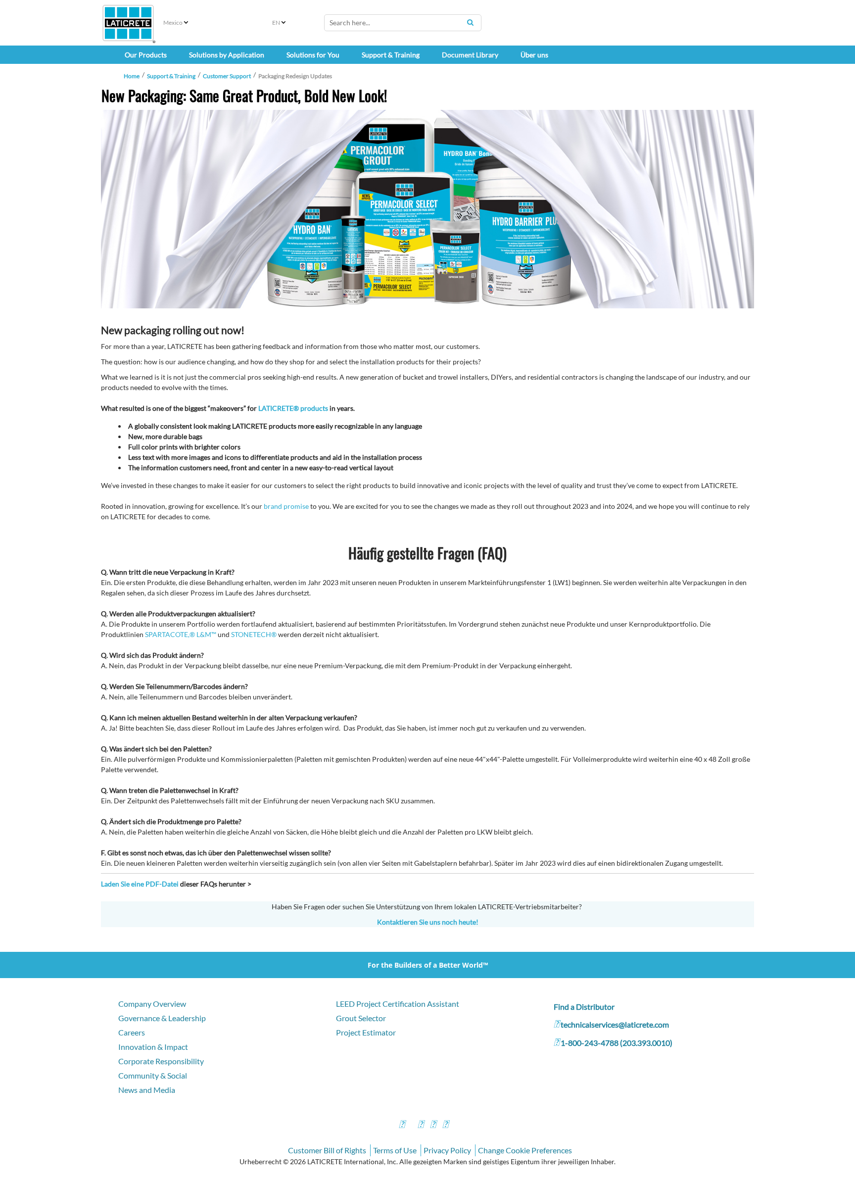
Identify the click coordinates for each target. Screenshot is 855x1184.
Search (470, 22)
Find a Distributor (584, 1006)
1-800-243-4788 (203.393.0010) (616, 1042)
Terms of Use (395, 1150)
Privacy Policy (447, 1150)
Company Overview (152, 1003)
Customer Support (227, 76)
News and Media (146, 1089)
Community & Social (152, 1075)
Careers (131, 1032)
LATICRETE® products (293, 408)
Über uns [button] (534, 54)
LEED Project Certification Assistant (397, 1003)
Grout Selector (361, 1018)
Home (132, 76)
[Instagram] (421, 1125)
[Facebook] (402, 1125)
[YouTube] (433, 1125)
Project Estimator (366, 1032)
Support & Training (171, 76)
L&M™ (206, 634)
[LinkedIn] (445, 1125)
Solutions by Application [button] (226, 54)
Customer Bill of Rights (327, 1150)
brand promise (286, 506)
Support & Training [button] (391, 54)
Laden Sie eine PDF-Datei (140, 884)
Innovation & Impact (153, 1046)
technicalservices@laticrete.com (615, 1024)
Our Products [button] (146, 54)
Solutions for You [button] (312, 54)
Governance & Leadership (162, 1018)
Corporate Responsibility (161, 1061)
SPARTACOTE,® (170, 634)
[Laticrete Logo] (128, 23)
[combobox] (402, 22)
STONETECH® (254, 634)
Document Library (470, 54)
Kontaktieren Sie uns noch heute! (427, 922)
